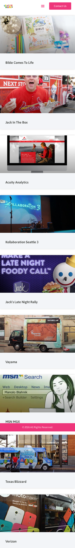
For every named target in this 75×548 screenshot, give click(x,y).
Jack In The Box (16, 122)
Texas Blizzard (15, 481)
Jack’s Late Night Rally (21, 302)
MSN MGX (12, 422)
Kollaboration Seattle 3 (22, 242)
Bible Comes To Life (19, 63)
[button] (43, 6)
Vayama (11, 362)
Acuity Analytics (16, 182)
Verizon (11, 541)
